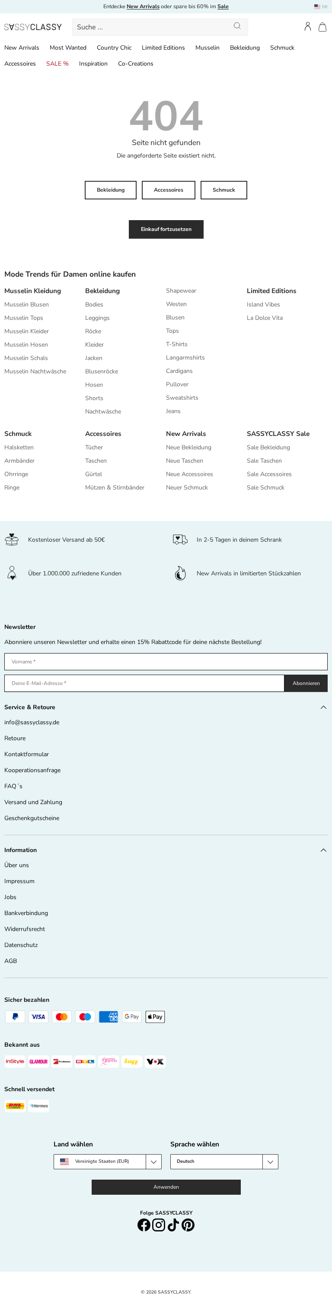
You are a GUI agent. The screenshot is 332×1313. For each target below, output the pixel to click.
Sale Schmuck (265, 487)
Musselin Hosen (26, 345)
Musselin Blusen (26, 304)
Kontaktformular (26, 754)
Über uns (16, 865)
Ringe (11, 487)
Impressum (19, 881)
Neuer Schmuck (187, 487)
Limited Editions (163, 48)
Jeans (173, 411)
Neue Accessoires (189, 474)
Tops (172, 331)
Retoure (15, 738)
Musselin (207, 48)
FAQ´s (13, 786)
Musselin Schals (26, 358)
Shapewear (181, 291)
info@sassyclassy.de (31, 722)
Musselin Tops (23, 318)
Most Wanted (68, 48)
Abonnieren (306, 683)
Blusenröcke (101, 371)
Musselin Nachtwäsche (35, 371)
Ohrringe (16, 474)
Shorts (94, 398)
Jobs (10, 897)
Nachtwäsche (103, 411)
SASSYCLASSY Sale (278, 433)
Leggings (97, 318)
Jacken (93, 358)
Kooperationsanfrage (32, 770)
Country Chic (114, 48)
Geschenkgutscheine (31, 818)
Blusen (175, 317)
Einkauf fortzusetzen (166, 229)
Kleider (94, 345)
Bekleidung (245, 48)
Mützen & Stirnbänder (114, 487)
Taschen (96, 461)
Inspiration (93, 64)
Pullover (177, 384)
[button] (322, 27)
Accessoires (20, 64)
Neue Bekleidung (188, 447)
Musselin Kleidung (32, 290)
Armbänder (19, 461)
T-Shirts (177, 344)
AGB (10, 961)
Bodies (94, 304)
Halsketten (19, 447)
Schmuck (282, 48)
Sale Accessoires (269, 474)
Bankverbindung (26, 913)
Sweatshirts (182, 398)
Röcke (93, 331)
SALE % (57, 64)
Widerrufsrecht (24, 929)
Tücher (94, 447)
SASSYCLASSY (174, 1292)
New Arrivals (21, 48)
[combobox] (160, 27)
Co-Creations (135, 64)
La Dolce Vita (265, 318)
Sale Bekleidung (268, 447)
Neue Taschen (184, 461)
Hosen (94, 385)
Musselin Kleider (26, 331)
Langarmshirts (185, 358)
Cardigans (179, 371)
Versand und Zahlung (33, 802)
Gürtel (93, 474)
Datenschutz (21, 945)
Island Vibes (263, 304)
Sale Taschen (264, 461)
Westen (176, 304)
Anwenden (166, 1187)
